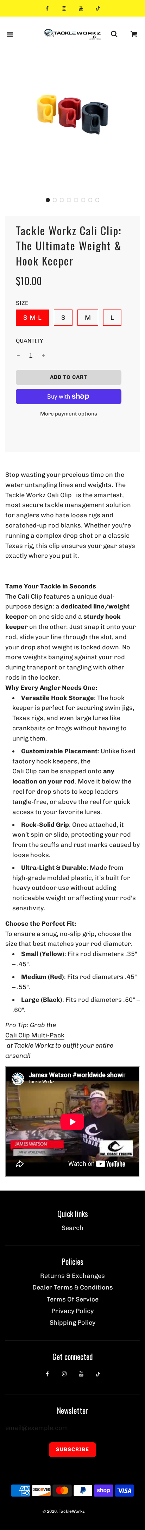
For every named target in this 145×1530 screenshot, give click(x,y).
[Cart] (134, 34)
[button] (48, 200)
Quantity (29, 340)
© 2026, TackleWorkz (64, 1511)
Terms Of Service (73, 1299)
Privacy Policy (72, 1311)
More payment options (68, 414)
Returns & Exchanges (72, 1276)
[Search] (114, 34)
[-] (18, 356)
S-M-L (32, 317)
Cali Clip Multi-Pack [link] (34, 1035)
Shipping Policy (72, 1322)
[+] (43, 356)
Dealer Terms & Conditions (72, 1287)
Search (72, 1228)
